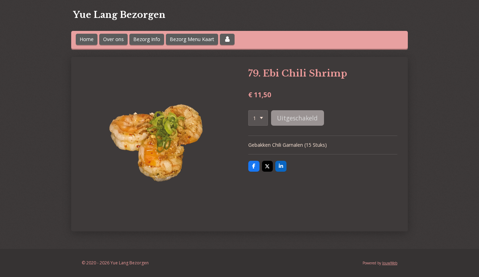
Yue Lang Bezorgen (119, 14)
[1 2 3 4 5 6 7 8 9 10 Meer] (258, 118)
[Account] (227, 39)
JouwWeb (389, 262)
